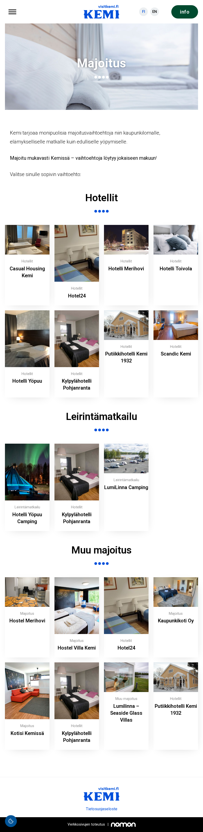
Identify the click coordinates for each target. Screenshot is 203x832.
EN (154, 11)
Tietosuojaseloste (101, 809)
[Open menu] (12, 11)
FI (143, 11)
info (184, 12)
